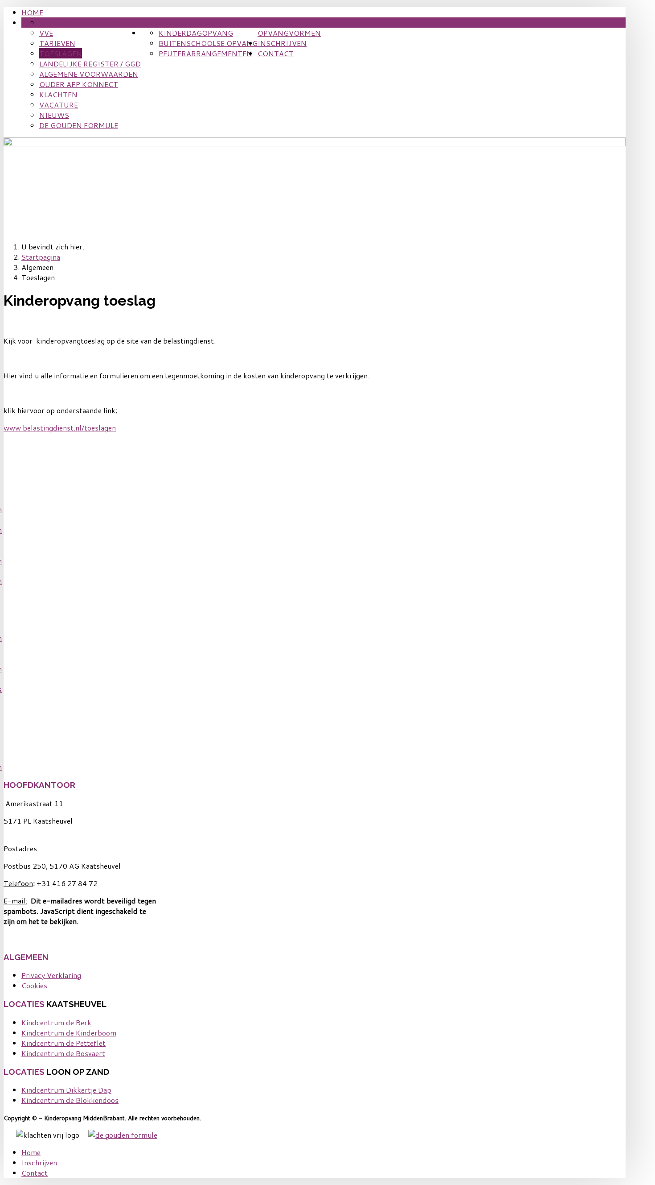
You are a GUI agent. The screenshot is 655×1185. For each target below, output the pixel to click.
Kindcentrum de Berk (56, 1022)
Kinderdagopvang (196, 33)
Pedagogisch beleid (78, 22)
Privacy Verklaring (51, 975)
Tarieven (57, 43)
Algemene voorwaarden (88, 74)
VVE (46, 33)
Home (32, 12)
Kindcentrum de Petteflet (63, 1043)
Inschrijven (282, 43)
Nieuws (54, 115)
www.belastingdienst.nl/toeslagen (60, 428)
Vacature (58, 104)
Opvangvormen (289, 33)
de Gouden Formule (78, 125)
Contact (276, 53)
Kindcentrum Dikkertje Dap (66, 1090)
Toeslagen (60, 53)
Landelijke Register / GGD (90, 63)
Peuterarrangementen (205, 53)
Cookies (34, 985)
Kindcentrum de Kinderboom (68, 1033)
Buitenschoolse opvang (208, 43)
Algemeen (160, 22)
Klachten (58, 94)
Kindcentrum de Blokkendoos (70, 1100)
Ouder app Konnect (78, 84)
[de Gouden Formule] (122, 1135)
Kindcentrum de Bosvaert (63, 1053)
